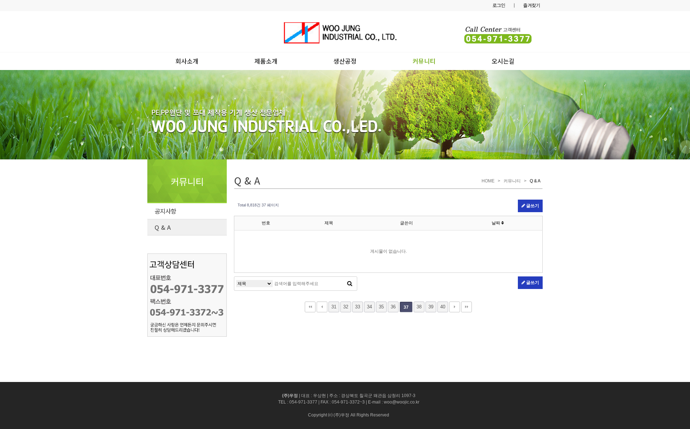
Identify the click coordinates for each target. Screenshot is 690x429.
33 (357, 306)
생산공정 (345, 60)
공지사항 (165, 211)
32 (345, 306)
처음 (310, 307)
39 (430, 306)
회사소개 (186, 60)
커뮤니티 (424, 60)
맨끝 (466, 307)
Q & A (163, 227)
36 (393, 306)
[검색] (349, 283)
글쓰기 (532, 205)
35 (381, 306)
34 (369, 306)
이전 (322, 307)
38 (419, 306)
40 (442, 306)
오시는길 (503, 60)
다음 (454, 307)
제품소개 (265, 60)
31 (333, 306)
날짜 (496, 222)
